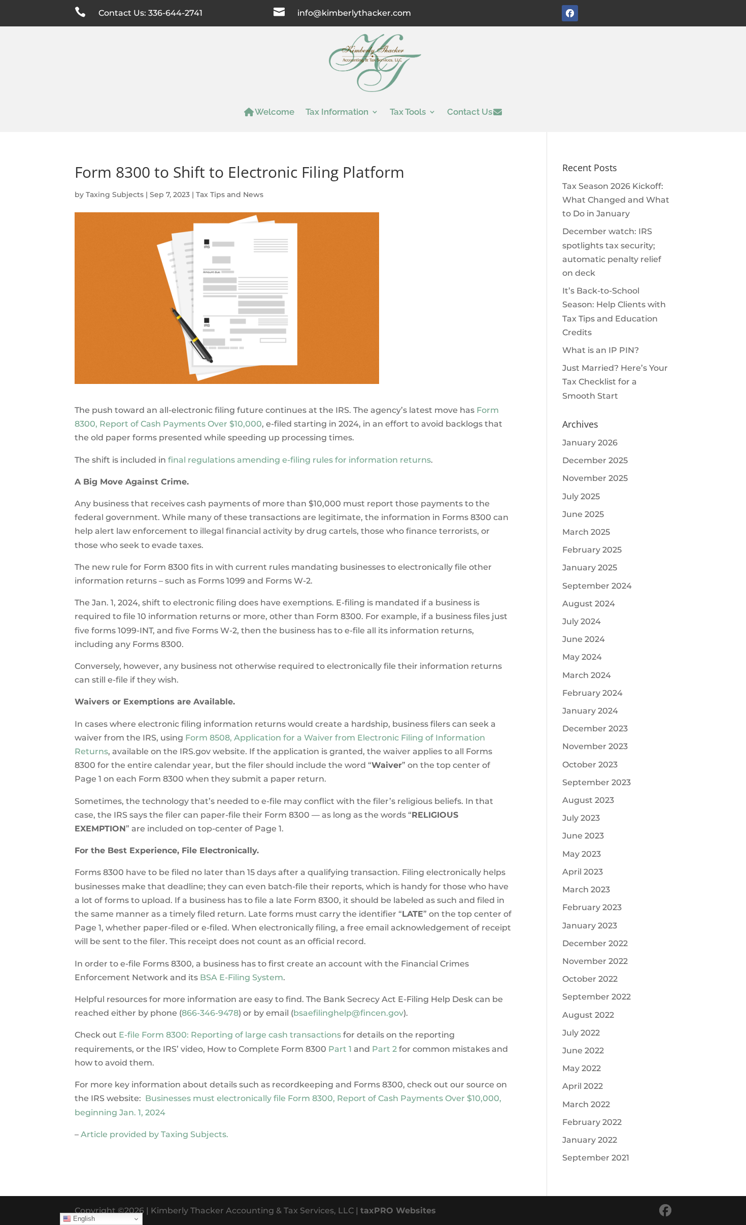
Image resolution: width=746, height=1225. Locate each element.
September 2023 (596, 782)
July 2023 (581, 818)
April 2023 (582, 872)
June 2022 (583, 1050)
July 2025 (581, 496)
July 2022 (581, 1033)
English (83, 1218)
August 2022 (588, 1015)
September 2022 (596, 997)
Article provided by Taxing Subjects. (154, 1134)
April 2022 (582, 1086)
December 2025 (595, 460)
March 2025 (586, 532)
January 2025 (589, 567)
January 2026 (590, 442)
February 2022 (592, 1122)
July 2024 (581, 621)
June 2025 (583, 514)
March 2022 (586, 1104)
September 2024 (597, 586)
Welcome (274, 112)
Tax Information (337, 112)
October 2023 (590, 764)
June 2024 (583, 639)
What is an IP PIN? (600, 350)
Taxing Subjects (115, 194)
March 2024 (586, 675)
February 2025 (592, 550)
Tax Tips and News (229, 194)
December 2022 (595, 943)
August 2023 (588, 800)
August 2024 (588, 603)
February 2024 (592, 693)
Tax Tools (408, 112)
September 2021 (595, 1158)
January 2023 (589, 925)
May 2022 (581, 1068)
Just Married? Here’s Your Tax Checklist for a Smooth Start (615, 381)
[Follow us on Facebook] (665, 1210)
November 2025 (595, 478)
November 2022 (595, 961)
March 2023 (586, 889)
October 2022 (590, 979)
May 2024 (582, 657)
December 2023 (595, 728)
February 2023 (592, 907)
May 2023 (581, 854)
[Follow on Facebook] (570, 13)
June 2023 (583, 836)
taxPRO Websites (398, 1210)
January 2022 (589, 1140)
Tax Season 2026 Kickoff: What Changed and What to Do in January (615, 199)
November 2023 (595, 746)
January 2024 (590, 711)
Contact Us (469, 112)
